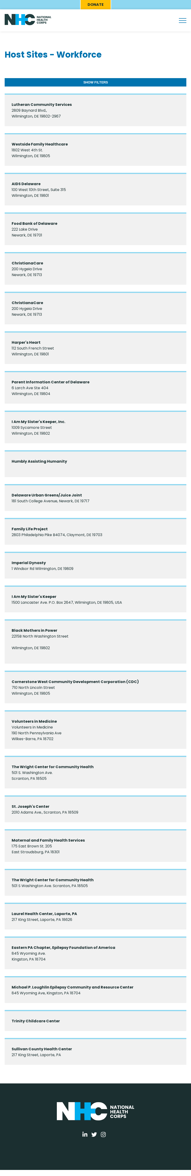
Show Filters (95, 82)
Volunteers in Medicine (34, 721)
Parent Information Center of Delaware (50, 382)
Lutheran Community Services (42, 104)
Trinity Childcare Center (36, 1021)
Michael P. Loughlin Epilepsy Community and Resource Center (72, 987)
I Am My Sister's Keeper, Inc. (38, 421)
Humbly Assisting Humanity (39, 461)
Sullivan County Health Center (42, 1049)
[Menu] (182, 20)
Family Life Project (30, 529)
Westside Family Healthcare (40, 144)
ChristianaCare (27, 263)
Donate (96, 4)
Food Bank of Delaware (34, 223)
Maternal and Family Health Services (48, 840)
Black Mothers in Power (34, 630)
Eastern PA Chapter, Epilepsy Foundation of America (63, 947)
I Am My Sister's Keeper (34, 596)
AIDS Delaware (26, 184)
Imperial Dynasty (29, 562)
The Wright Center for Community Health (53, 767)
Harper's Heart (26, 342)
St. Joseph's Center (30, 806)
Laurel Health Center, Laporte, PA (44, 913)
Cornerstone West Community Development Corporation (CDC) (75, 681)
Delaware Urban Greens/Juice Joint (47, 495)
